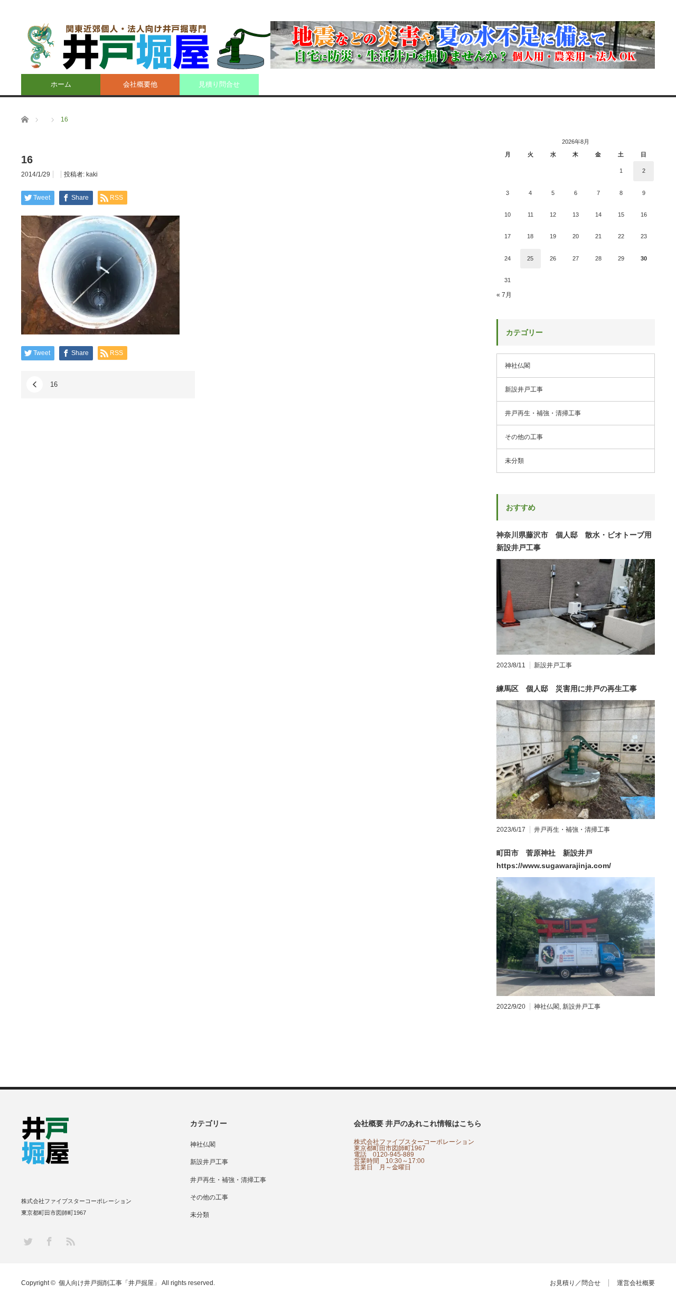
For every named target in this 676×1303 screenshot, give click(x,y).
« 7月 (504, 295)
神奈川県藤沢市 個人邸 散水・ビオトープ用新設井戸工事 (574, 541)
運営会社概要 (636, 1283)
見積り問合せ (219, 84)
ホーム (61, 84)
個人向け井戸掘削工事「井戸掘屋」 (109, 1283)
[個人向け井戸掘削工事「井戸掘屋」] (153, 46)
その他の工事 (524, 437)
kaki (92, 174)
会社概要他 (140, 84)
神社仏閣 (517, 365)
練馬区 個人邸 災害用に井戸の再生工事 (566, 688)
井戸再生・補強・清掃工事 (543, 413)
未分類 (514, 460)
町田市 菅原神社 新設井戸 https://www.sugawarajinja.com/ (553, 859)
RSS (70, 1241)
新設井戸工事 (524, 389)
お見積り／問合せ (575, 1283)
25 (530, 258)
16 (54, 384)
